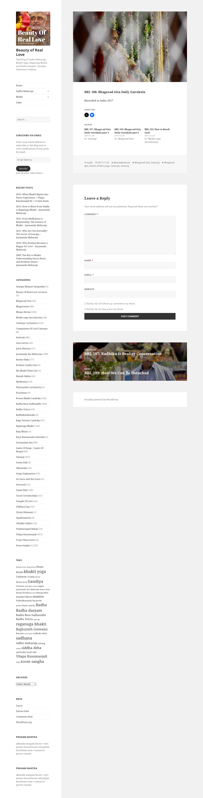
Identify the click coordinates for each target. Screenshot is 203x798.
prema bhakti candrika (25, 605)
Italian (35, 586)
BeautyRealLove (122, 162)
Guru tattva (22, 343)
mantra (38, 596)
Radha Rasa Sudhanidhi (28, 403)
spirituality (21, 652)
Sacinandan (28, 633)
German (20, 586)
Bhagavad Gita (23, 300)
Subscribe (23, 168)
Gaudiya (35, 581)
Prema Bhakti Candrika (28, 398)
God (26, 586)
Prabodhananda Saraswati (29, 600)
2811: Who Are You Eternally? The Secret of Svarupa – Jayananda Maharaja (32, 234)
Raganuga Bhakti (25, 425)
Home (19, 85)
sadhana (24, 638)
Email (89, 274)
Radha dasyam (29, 610)
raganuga (36, 619)
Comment (91, 214)
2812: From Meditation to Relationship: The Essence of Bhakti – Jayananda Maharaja (31, 222)
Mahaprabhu (42, 592)
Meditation (22, 381)
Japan (41, 586)
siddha (18, 648)
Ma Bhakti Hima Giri (27, 370)
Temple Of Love (24, 501)
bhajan (40, 566)
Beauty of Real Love (29, 52)
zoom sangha (32, 661)
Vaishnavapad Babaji (27, 528)
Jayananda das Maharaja (29, 354)
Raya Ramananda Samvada (30, 437)
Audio (90, 162)
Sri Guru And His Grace (28, 479)
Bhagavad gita (21, 567)
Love (33, 593)
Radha (41, 604)
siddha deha (31, 647)
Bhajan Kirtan (23, 312)
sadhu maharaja (26, 643)
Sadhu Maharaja (24, 91)
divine (37, 577)
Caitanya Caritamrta (27, 323)
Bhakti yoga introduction (29, 317)
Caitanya (21, 576)
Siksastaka (21, 468)
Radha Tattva (23, 409)
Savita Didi (21, 462)
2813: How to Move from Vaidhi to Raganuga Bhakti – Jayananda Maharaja (33, 210)
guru (31, 586)
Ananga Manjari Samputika (30, 286)
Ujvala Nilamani (24, 512)
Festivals (20, 337)
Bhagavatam (22, 306)
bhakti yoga (35, 571)
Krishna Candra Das (26, 365)
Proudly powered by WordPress (101, 399)
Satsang (20, 456)
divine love (21, 582)
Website (89, 289)
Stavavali (21, 484)
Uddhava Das (23, 506)
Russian (20, 633)
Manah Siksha (23, 376)
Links (19, 102)
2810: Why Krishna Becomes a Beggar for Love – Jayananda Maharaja (32, 246)
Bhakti (19, 96)
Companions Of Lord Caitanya (32, 328)
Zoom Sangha (23, 545)
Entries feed (22, 711)
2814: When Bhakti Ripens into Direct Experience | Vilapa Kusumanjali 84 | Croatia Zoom (32, 197)
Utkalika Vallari (24, 523)
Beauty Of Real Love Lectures (31, 292)
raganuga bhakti (31, 624)
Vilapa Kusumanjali (26, 534)
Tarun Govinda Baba (27, 495)
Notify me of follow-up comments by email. (111, 303)
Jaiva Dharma (23, 348)
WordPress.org (24, 722)
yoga (18, 662)
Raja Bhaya (22, 431)
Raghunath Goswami (32, 629)
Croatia (31, 576)
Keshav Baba (22, 359)
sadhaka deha (40, 633)
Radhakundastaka (25, 414)
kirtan (19, 592)
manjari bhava (24, 596)
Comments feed (24, 716)
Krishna (27, 592)
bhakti (19, 572)
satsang (41, 643)
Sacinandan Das (24, 442)
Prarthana (21, 392)
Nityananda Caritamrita (28, 387)
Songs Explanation (25, 473)
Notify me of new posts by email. (105, 309)
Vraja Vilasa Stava (25, 539)
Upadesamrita (23, 517)
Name (88, 260)
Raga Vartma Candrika (28, 420)
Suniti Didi (21, 490)
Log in (19, 705)
